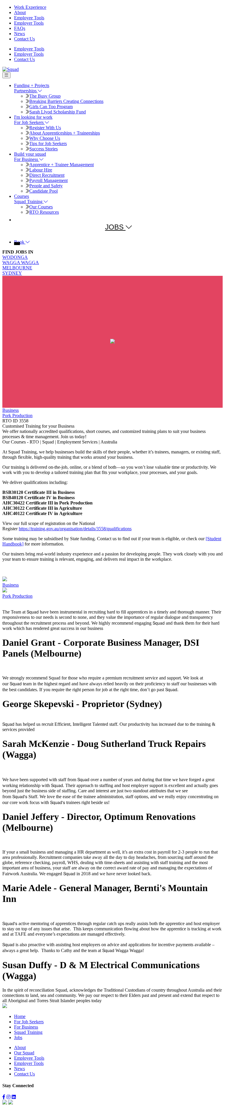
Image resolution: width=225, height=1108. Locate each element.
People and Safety (46, 185)
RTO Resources (44, 212)
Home (19, 1016)
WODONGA (15, 257)
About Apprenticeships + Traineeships (64, 132)
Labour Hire (40, 169)
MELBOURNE (17, 267)
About (20, 12)
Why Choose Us (44, 138)
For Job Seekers (29, 1021)
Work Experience (30, 7)
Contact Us (24, 38)
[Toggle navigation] (6, 75)
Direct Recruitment (46, 175)
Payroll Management (48, 180)
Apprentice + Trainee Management (61, 164)
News (19, 33)
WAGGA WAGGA (20, 262)
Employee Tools (29, 17)
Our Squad (24, 1052)
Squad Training (28, 1032)
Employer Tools (29, 23)
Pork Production (17, 415)
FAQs (19, 28)
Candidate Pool (43, 190)
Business (10, 410)
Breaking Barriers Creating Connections (66, 101)
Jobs (18, 1037)
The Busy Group (45, 96)
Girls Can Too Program (51, 106)
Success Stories (43, 148)
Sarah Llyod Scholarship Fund (57, 111)
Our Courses (41, 206)
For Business (26, 1026)
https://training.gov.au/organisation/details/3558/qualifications (75, 528)
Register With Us (45, 127)
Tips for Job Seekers (48, 143)
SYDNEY (12, 273)
